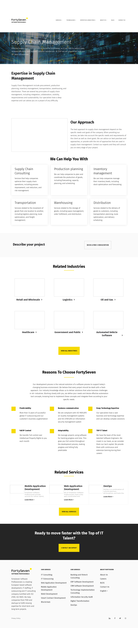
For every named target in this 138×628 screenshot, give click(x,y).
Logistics (67, 299)
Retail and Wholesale (28, 299)
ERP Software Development (82, 582)
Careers (103, 579)
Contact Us (121, 20)
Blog (112, 20)
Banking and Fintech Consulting (79, 576)
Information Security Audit (82, 597)
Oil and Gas (107, 299)
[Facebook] (115, 618)
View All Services (69, 512)
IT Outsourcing (47, 579)
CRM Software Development (82, 586)
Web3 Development (49, 594)
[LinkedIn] (110, 618)
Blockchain (45, 602)
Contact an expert (69, 548)
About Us (104, 575)
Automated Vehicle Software (106, 334)
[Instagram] (125, 618)
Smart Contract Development (53, 598)
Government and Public (67, 332)
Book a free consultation (98, 245)
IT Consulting (46, 575)
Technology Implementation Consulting (83, 591)
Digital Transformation (80, 601)
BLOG (102, 583)
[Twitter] (120, 618)
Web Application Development (73, 488)
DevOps (107, 486)
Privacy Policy (15, 618)
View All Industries (69, 351)
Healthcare (28, 332)
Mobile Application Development (35, 488)
